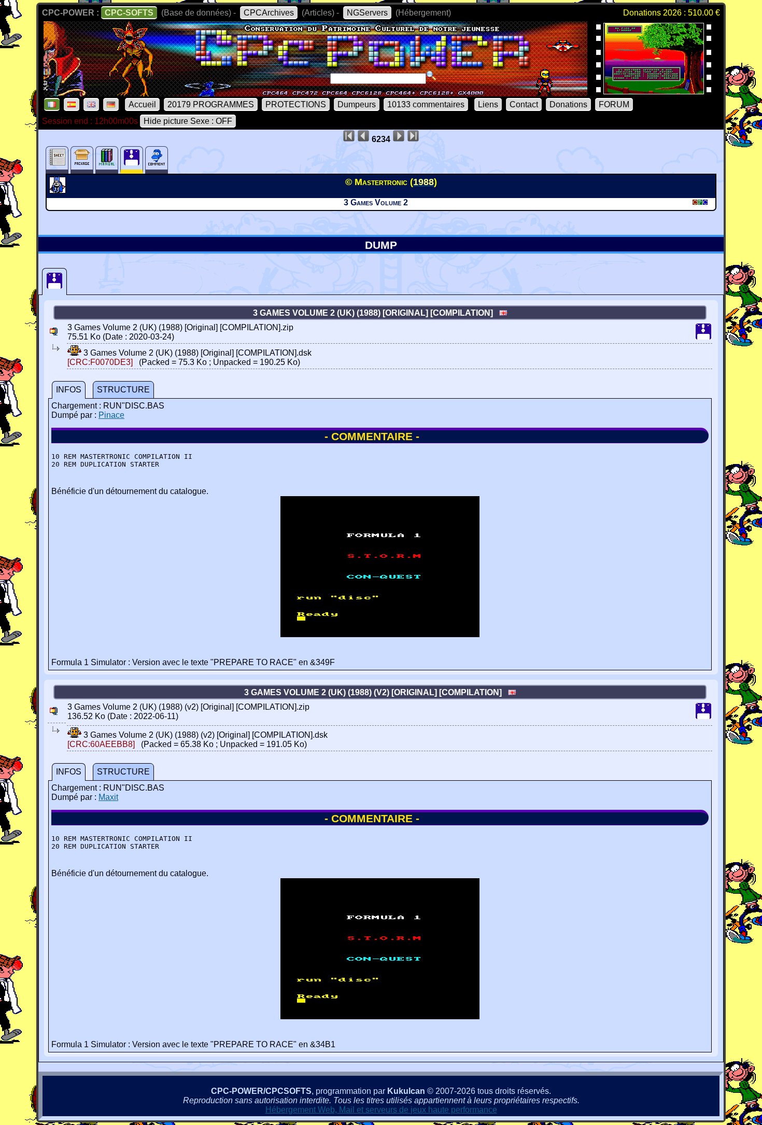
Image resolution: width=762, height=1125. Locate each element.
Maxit (108, 797)
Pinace (111, 415)
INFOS (68, 389)
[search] (431, 76)
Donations (568, 104)
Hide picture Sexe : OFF (188, 121)
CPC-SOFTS (129, 12)
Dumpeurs (356, 104)
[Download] (74, 352)
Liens (488, 104)
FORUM (614, 104)
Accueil (142, 104)
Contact (524, 104)
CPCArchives (269, 12)
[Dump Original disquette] (54, 281)
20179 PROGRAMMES (210, 104)
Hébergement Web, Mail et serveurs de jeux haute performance (381, 1109)
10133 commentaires (425, 104)
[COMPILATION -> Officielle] (58, 190)
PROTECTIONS (295, 104)
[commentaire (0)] (156, 160)
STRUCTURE (123, 389)
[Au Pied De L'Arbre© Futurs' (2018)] (653, 91)
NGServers (367, 12)
